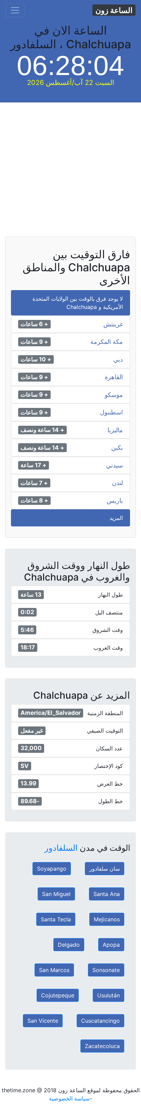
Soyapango (51, 868)
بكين (117, 448)
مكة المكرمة (106, 342)
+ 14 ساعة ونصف (42, 429)
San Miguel (56, 894)
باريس (115, 501)
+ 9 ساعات (34, 341)
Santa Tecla (56, 919)
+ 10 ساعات (36, 359)
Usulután (108, 995)
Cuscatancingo (100, 1020)
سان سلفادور (104, 868)
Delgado (69, 944)
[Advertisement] (70, 173)
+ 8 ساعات (34, 500)
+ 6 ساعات (34, 324)
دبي (118, 360)
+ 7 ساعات (34, 483)
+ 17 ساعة (34, 465)
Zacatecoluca (102, 1046)
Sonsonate (106, 970)
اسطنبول (111, 412)
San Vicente (42, 1020)
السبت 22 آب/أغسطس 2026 (70, 82)
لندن (117, 483)
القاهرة (114, 377)
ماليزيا (115, 430)
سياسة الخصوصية (69, 1098)
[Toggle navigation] (15, 10)
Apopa (111, 944)
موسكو (114, 395)
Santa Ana (106, 894)
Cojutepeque (57, 995)
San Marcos (54, 970)
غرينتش (113, 324)
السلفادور (61, 848)
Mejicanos (107, 919)
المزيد (116, 517)
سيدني (114, 465)
